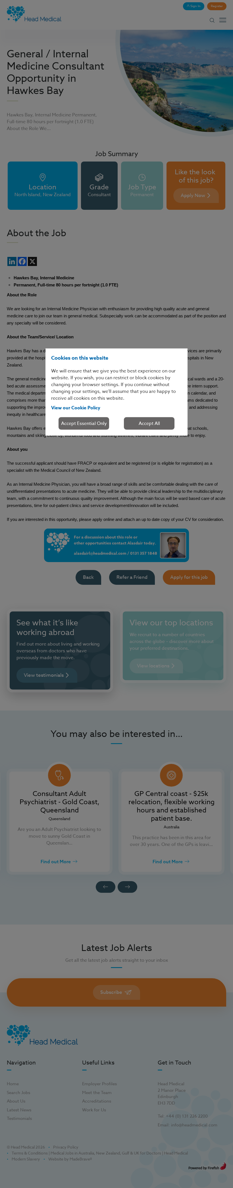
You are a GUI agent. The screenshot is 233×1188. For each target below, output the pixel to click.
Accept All (149, 423)
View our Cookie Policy (75, 408)
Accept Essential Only (84, 423)
